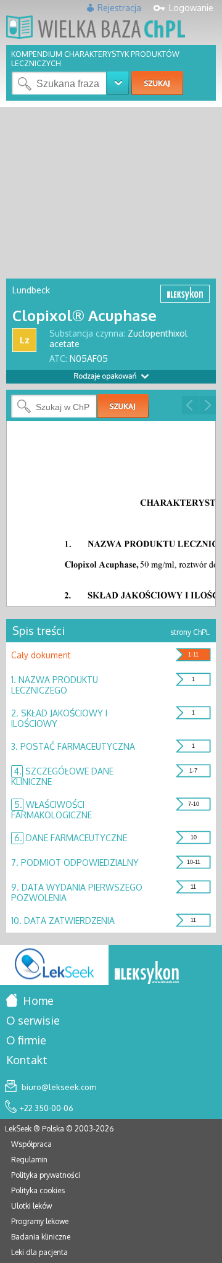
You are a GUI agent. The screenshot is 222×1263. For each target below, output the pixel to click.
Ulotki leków (31, 1206)
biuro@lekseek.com (58, 1087)
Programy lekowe (39, 1221)
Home (37, 1000)
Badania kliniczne (40, 1236)
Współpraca (31, 1144)
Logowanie (191, 7)
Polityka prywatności (45, 1175)
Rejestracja (119, 7)
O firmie (26, 1040)
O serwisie (33, 1020)
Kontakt (26, 1060)
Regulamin (29, 1159)
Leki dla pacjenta (39, 1252)
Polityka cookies (38, 1190)
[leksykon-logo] (147, 973)
